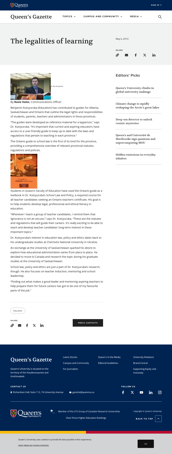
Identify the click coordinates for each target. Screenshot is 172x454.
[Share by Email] (129, 54)
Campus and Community (76, 363)
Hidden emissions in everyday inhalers (136, 156)
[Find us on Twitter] (132, 392)
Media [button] (134, 16)
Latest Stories (70, 357)
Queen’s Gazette (31, 16)
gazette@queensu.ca (83, 392)
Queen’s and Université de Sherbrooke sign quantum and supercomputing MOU (135, 139)
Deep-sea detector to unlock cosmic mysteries (134, 121)
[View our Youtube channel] (141, 392)
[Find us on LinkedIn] (150, 392)
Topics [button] (67, 16)
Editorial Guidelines (108, 363)
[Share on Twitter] (147, 54)
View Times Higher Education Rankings (86, 417)
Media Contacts (88, 323)
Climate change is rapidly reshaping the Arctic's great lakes (138, 105)
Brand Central (140, 363)
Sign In (155, 5)
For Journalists (70, 368)
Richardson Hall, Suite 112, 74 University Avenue (38, 392)
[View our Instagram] (160, 392)
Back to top (144, 419)
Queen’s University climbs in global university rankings (135, 90)
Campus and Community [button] (101, 16)
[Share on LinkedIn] (156, 54)
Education (17, 310)
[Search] (160, 16)
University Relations (143, 357)
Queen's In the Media (109, 357)
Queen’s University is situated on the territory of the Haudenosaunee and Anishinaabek (29, 372)
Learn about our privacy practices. (33, 445)
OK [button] (145, 443)
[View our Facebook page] (123, 392)
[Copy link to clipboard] (120, 54)
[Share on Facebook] (138, 54)
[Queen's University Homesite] (25, 416)
